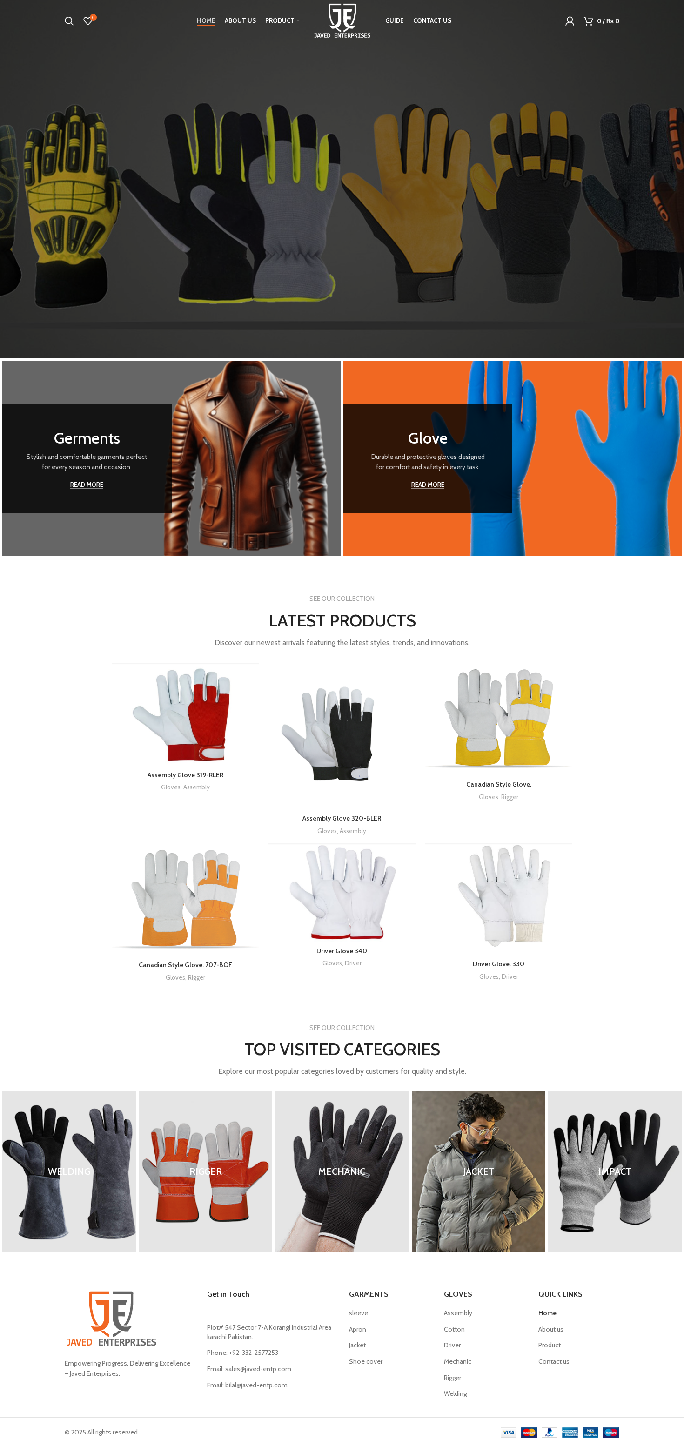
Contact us (554, 1361)
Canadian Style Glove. (498, 784)
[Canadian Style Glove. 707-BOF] (185, 900)
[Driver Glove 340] (342, 892)
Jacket (357, 1345)
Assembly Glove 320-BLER (341, 818)
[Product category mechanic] (342, 1171)
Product (549, 1345)
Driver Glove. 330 (498, 964)
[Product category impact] (615, 1171)
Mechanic (457, 1361)
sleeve (358, 1313)
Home (547, 1313)
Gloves (171, 787)
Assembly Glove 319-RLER (185, 775)
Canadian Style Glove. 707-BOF (185, 965)
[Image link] (111, 1318)
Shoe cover (365, 1361)
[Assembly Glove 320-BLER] (342, 736)
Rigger (509, 797)
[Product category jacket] (478, 1171)
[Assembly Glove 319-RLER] (185, 715)
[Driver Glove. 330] (498, 899)
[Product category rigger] (205, 1171)
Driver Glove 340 (341, 951)
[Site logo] (342, 20)
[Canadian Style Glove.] (498, 719)
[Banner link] (171, 458)
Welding (455, 1393)
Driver (353, 963)
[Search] (69, 21)
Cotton (454, 1329)
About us (550, 1329)
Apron (357, 1329)
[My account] (570, 21)
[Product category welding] (69, 1171)
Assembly (196, 787)
